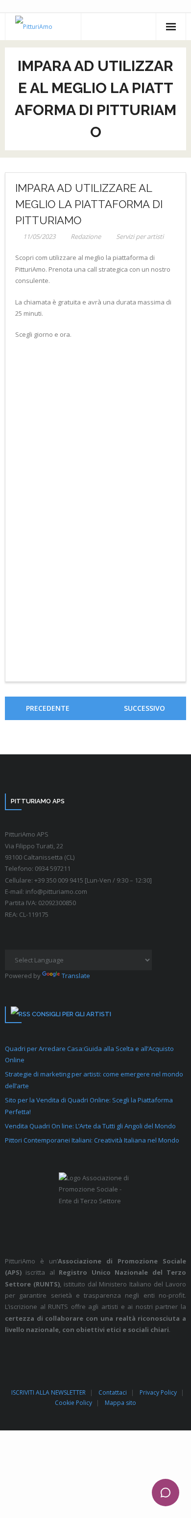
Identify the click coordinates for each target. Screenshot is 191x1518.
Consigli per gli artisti (71, 1014)
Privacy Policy (158, 1392)
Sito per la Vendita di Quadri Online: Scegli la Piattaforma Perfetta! (89, 1106)
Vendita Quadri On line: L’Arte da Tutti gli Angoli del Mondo (90, 1125)
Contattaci (112, 1392)
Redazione (86, 236)
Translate (76, 975)
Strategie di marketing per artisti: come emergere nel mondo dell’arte (94, 1080)
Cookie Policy (73, 1403)
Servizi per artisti (140, 236)
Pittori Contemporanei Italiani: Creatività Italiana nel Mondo (92, 1140)
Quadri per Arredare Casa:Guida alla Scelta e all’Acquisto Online (89, 1054)
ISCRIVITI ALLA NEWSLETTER (48, 1392)
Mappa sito (120, 1403)
